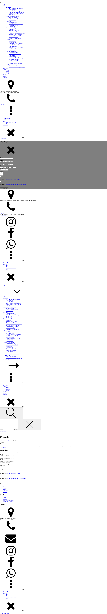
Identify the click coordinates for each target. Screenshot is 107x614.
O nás (4, 69)
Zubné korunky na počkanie (15, 63)
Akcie (4, 76)
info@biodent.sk (4, 544)
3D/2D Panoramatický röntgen (16, 8)
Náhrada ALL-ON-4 (13, 25)
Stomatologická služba (5, 165)
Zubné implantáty (13, 22)
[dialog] (53, 69)
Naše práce (5, 68)
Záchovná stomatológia (11, 27)
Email (1, 160)
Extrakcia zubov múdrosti (15, 44)
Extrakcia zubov (12, 41)
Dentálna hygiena (13, 17)
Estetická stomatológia (14, 59)
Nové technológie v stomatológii (16, 12)
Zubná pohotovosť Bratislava (15, 35)
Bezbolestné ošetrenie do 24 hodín (17, 33)
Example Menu (6, 118)
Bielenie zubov (12, 20)
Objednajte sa (3, 138)
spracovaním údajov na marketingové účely (16, 184)
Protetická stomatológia (11, 51)
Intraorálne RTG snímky (14, 11)
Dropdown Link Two (11, 123)
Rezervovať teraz (4, 481)
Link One (5, 119)
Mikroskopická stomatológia (15, 38)
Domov (4, 4)
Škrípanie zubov (12, 14)
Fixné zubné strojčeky (14, 65)
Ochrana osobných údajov (9, 500)
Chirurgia (8, 39)
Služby (4, 5)
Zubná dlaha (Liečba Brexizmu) (16, 43)
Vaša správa (2, 171)
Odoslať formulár (4, 186)
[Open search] (11, 413)
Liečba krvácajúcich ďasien (15, 18)
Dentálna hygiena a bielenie (12, 16)
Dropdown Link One (11, 122)
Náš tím (7, 71)
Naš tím (4, 488)
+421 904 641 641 (4, 105)
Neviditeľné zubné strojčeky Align (17, 67)
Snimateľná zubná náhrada (15, 54)
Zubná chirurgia (12, 48)
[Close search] (29, 424)
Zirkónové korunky (13, 61)
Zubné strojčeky (9, 64)
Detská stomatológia (13, 37)
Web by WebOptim (4, 613)
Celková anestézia (13, 46)
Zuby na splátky (12, 9)
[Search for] (7, 429)
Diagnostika (8, 7)
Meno (1, 157)
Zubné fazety (12, 55)
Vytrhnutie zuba (12, 50)
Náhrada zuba (12, 26)
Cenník (4, 74)
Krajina (1, 168)
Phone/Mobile (3, 163)
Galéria (7, 73)
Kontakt (5, 77)
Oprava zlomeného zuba (14, 31)
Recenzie (8, 72)
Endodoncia (11, 29)
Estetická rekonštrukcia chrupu (16, 47)
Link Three (5, 125)
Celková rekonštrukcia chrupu (16, 24)
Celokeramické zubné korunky (16, 58)
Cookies (5, 499)
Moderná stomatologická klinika (16, 13)
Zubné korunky (12, 56)
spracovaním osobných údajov (13, 179)
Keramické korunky (13, 60)
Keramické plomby (13, 52)
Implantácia (8, 21)
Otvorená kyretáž (13, 42)
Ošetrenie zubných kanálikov (15, 34)
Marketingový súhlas (8, 501)
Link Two (5, 121)
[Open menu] (0, 2)
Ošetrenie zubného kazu (14, 30)
